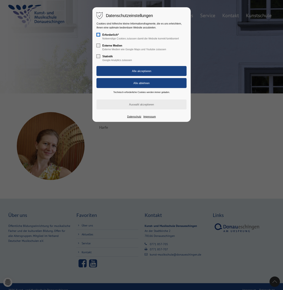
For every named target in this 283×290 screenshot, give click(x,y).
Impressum (149, 116)
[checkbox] (98, 35)
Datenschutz (134, 116)
